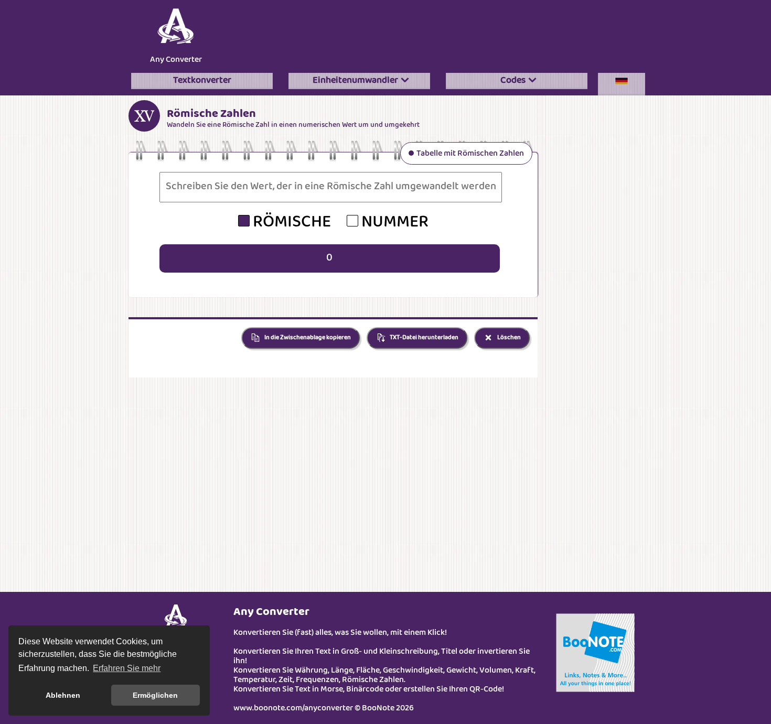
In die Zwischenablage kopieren (307, 337)
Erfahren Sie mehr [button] (126, 668)
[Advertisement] (438, 33)
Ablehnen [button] (63, 695)
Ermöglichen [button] (155, 695)
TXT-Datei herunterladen (423, 337)
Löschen (508, 337)
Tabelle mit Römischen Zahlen (470, 154)
